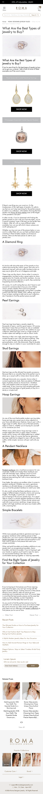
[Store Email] (3, 2)
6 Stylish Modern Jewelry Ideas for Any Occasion (19, 638)
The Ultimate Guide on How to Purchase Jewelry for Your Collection (20, 626)
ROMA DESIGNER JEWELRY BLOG (19, 22)
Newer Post (34, 615)
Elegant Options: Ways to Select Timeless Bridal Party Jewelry (21, 650)
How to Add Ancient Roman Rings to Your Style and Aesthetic (20, 644)
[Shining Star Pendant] (21, 466)
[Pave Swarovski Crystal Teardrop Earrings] (21, 114)
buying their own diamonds (14, 290)
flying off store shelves (19, 212)
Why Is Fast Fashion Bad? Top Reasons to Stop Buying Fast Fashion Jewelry (18, 633)
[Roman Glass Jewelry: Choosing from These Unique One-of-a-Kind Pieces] (31, 691)
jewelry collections (31, 608)
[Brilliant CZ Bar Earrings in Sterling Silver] (21, 369)
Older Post (9, 615)
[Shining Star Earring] (21, 199)
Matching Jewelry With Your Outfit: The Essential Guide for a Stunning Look (11, 705)
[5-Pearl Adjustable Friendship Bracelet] (21, 530)
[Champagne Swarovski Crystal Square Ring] (21, 262)
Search (34, 15)
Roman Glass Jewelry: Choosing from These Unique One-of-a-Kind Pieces (31, 705)
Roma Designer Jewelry (17, 790)
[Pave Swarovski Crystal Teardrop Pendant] (21, 583)
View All (21, 727)
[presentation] (21, 722)
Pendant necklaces (8, 470)
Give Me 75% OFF (33, 665)
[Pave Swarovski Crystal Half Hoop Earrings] (21, 415)
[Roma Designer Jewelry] (21, 9)
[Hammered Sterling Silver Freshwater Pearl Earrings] (21, 321)
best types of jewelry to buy (30, 67)
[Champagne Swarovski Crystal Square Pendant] (21, 156)
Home (4, 22)
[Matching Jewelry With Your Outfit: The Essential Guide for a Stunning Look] (11, 691)
